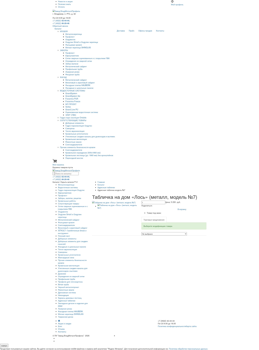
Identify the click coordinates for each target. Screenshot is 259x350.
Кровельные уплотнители (76, 133)
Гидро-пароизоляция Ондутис (78, 125)
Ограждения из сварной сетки (78, 61)
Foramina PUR (71, 98)
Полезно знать (64, 4)
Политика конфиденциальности (172, 326)
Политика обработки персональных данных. (188, 348)
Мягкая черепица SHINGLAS (78, 47)
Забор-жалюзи (71, 63)
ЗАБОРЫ (64, 50)
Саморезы (70, 128)
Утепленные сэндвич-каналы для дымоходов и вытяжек (90, 136)
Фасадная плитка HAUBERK (77, 85)
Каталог (58, 28)
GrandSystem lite (72, 96)
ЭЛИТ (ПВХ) (70, 114)
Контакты (160, 30)
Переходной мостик (74, 158)
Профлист (69, 36)
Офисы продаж (145, 30)
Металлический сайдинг (76, 66)
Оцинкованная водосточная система (81, 112)
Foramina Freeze (72, 101)
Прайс (131, 30)
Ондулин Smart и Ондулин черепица (81, 42)
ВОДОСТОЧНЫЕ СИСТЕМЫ (72, 90)
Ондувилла (70, 39)
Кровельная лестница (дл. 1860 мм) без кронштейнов (89, 155)
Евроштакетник (72, 55)
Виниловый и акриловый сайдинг (80, 82)
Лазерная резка (72, 71)
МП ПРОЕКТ (70, 104)
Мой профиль (177, 4)
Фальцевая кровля (73, 44)
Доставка (121, 30)
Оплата (61, 6)
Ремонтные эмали (73, 141)
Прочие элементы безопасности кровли (77, 147)
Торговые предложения (154, 219)
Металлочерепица (73, 34)
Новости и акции (65, 1)
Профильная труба (73, 69)
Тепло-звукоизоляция (74, 131)
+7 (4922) (61, 20)
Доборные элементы (74, 123)
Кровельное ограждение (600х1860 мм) (83, 152)
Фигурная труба (72, 74)
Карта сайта (191, 326)
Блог (60, 326)
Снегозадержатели (73, 144)
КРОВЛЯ (64, 31)
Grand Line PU (71, 109)
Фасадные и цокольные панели (79, 88)
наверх (4, 345)
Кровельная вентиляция (76, 139)
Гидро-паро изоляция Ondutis (73, 117)
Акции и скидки (64, 323)
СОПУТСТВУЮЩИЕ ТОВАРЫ (73, 120)
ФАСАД (63, 77)
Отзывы (61, 328)
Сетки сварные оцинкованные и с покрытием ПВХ (87, 58)
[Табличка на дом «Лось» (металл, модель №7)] (114, 202)
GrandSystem (71, 93)
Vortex (68, 106)
